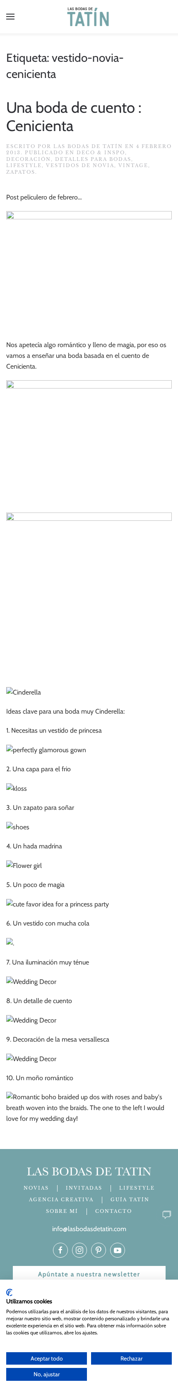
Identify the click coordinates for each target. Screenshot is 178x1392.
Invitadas (84, 1188)
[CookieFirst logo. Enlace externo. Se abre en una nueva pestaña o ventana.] (9, 1292)
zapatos (20, 172)
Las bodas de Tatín (88, 146)
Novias (36, 1188)
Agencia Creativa (61, 1200)
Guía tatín (130, 1200)
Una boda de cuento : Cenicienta (74, 116)
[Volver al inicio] (89, 16)
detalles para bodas (93, 159)
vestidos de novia (80, 165)
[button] (10, 16)
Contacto (113, 1211)
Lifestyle (24, 165)
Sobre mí (62, 1211)
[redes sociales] (60, 1250)
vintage (133, 165)
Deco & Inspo (101, 152)
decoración (28, 159)
